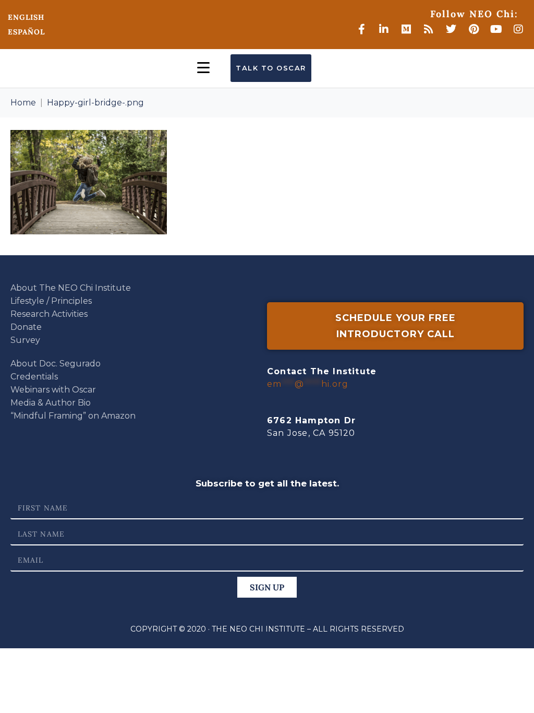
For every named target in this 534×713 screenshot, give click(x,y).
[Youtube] (496, 29)
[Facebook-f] (361, 29)
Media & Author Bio (50, 403)
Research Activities (49, 314)
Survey (25, 340)
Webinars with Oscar (53, 390)
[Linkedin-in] (383, 29)
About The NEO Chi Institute (70, 288)
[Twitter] (451, 29)
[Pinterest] (473, 29)
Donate (26, 327)
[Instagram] (518, 29)
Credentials (34, 377)
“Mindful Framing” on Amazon (73, 416)
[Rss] (428, 29)
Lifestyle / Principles (51, 301)
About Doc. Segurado (55, 364)
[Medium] (406, 29)
